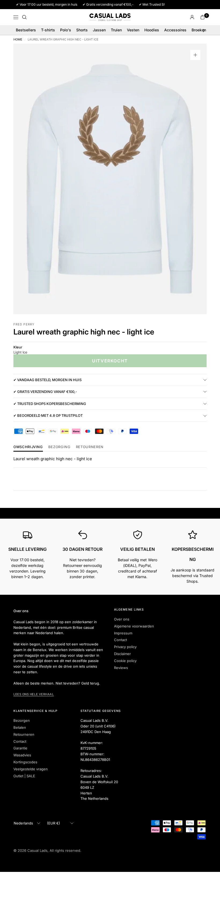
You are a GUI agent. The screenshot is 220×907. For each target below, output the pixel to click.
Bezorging (59, 447)
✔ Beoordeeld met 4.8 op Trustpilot (48, 415)
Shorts (82, 30)
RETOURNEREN (90, 447)
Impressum (123, 633)
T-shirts (48, 30)
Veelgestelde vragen (30, 769)
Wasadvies (22, 755)
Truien (116, 30)
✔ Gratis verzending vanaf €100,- (45, 391)
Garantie (20, 748)
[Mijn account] (192, 17)
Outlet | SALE (24, 776)
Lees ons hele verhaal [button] (33, 694)
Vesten (133, 30)
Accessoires (175, 30)
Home (17, 39)
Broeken (199, 30)
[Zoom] (195, 55)
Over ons (121, 619)
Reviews (121, 668)
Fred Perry (23, 324)
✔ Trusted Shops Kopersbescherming (49, 404)
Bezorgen (21, 720)
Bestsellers (26, 30)
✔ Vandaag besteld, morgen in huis (47, 380)
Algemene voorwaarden (134, 626)
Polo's (65, 30)
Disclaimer (122, 654)
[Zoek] (24, 17)
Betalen (19, 727)
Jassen (99, 30)
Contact (120, 640)
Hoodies (151, 30)
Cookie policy (125, 661)
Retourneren (23, 734)
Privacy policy (125, 647)
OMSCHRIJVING (28, 447)
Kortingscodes (25, 762)
